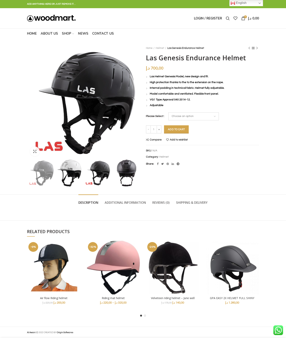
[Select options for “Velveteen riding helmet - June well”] (197, 255)
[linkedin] (172, 163)
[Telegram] (178, 163)
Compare (156, 139)
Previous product (249, 48)
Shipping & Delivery (192, 202)
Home (149, 48)
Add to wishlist (179, 139)
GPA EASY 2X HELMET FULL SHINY (232, 298)
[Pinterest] (167, 163)
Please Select (154, 116)
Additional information (125, 202)
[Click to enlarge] (35, 151)
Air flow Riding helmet (54, 298)
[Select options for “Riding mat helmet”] (137, 255)
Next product (257, 48)
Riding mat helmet (113, 298)
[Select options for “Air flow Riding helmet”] (78, 255)
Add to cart (176, 129)
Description (88, 202)
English (241, 2)
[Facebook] (158, 163)
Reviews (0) (161, 202)
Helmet (160, 48)
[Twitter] (162, 163)
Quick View (78, 264)
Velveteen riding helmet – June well (173, 298)
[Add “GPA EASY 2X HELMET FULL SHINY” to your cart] (256, 255)
